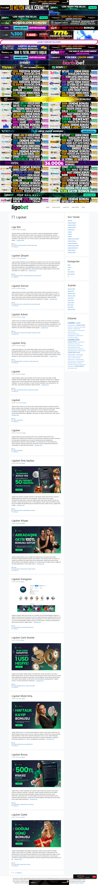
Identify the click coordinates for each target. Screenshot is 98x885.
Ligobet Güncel (20, 285)
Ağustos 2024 (71, 309)
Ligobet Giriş (66, 207)
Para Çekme (71, 271)
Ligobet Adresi (20, 314)
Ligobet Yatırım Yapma (25, 864)
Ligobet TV (69, 357)
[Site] (24, 72)
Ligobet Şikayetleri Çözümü (72, 368)
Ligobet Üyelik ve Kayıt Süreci (73, 364)
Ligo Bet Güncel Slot (21, 245)
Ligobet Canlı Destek (23, 637)
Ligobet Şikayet (75, 207)
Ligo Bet (16, 227)
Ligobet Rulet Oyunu (74, 352)
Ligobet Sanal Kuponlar (29, 275)
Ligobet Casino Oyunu (71, 332)
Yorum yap (15, 246)
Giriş (14, 243)
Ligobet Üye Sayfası (82, 364)
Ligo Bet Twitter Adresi (32, 245)
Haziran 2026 (71, 289)
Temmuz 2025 (71, 295)
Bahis (14, 802)
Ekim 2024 (70, 305)
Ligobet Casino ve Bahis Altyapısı (27, 568)
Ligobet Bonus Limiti (17, 304)
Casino (14, 567)
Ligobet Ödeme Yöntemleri (29, 510)
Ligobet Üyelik (19, 814)
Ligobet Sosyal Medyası (72, 355)
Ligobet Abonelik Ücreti (18, 744)
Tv (68, 276)
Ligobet (47, 207)
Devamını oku (20, 240)
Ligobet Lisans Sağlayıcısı (27, 627)
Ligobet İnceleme (56, 207)
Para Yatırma (71, 274)
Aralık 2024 (71, 300)
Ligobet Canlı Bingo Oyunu (19, 685)
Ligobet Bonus (19, 754)
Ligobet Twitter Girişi (33, 361)
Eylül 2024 (70, 307)
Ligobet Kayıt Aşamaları (33, 389)
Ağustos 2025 (71, 293)
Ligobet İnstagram (22, 579)
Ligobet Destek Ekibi (17, 361)
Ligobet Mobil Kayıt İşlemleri (72, 350)
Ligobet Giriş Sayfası (23, 460)
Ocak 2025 (70, 298)
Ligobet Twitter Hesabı (35, 304)
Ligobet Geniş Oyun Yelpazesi (27, 804)
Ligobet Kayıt (77, 343)
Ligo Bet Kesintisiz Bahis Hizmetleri (74, 347)
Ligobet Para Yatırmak (18, 275)
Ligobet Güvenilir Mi (71, 343)
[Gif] (49, 99)
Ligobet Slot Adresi (36, 332)
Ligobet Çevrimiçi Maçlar (25, 332)
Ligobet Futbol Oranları (22, 389)
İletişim (83, 207)
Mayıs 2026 (71, 291)
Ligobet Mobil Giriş (22, 696)
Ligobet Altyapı (20, 520)
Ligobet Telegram (79, 355)
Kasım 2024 (71, 302)
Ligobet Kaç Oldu (79, 345)
